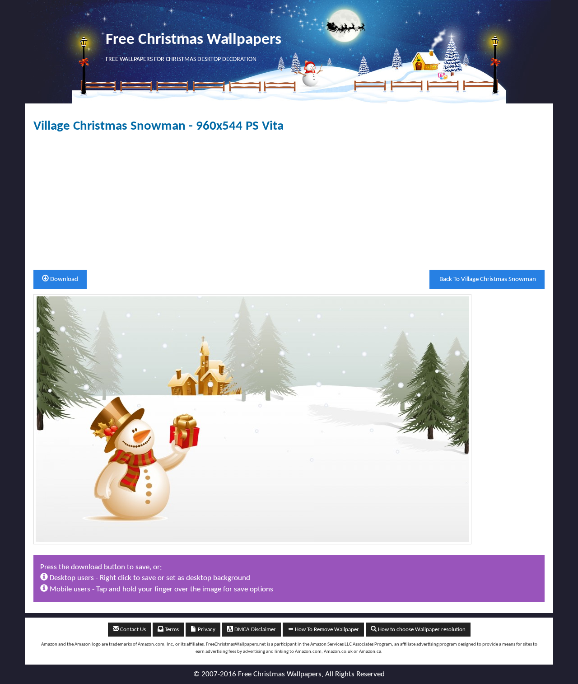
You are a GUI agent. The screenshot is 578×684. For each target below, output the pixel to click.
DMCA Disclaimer (254, 629)
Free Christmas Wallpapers (193, 40)
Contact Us (132, 629)
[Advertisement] (289, 201)
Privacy (205, 629)
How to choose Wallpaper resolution (421, 629)
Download (63, 279)
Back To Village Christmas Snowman (487, 279)
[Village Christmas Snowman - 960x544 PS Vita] (252, 419)
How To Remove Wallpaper (326, 629)
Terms (171, 629)
